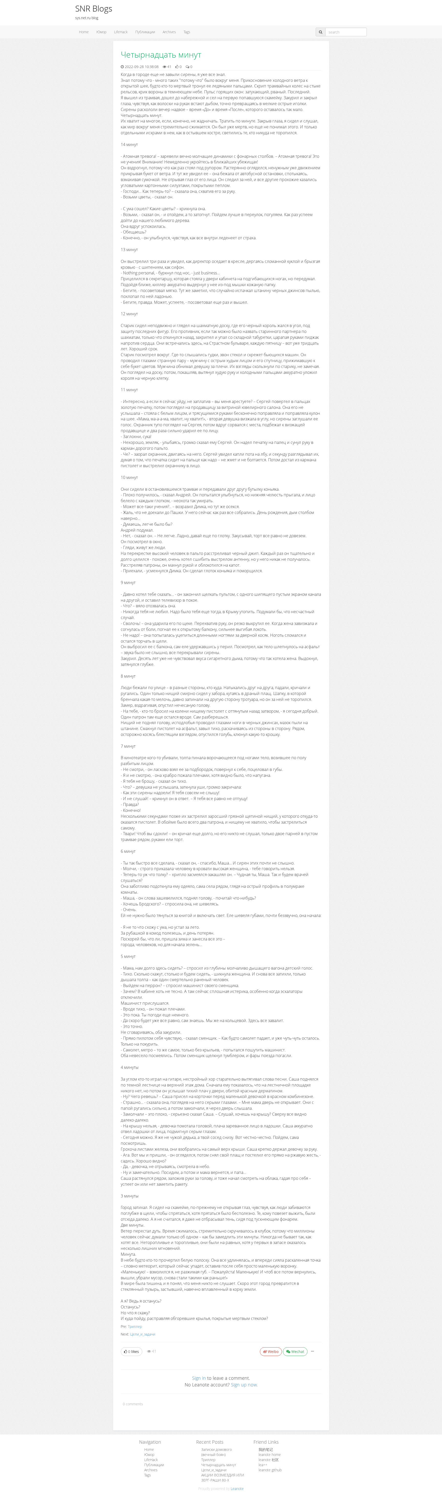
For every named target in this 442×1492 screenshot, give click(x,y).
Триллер (135, 1326)
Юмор (101, 31)
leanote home (270, 1454)
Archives (169, 31)
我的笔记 (266, 1449)
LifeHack (121, 31)
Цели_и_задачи (142, 1334)
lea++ (263, 1464)
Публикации (145, 31)
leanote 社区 (269, 1459)
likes (133, 1351)
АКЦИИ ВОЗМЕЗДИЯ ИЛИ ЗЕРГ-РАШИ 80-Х (222, 1478)
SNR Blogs (93, 8)
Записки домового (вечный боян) (216, 1452)
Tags (187, 31)
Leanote (237, 1488)
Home (84, 31)
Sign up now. (244, 1385)
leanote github (270, 1469)
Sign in (199, 1378)
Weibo (273, 1351)
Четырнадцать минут (218, 1464)
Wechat (297, 1351)
